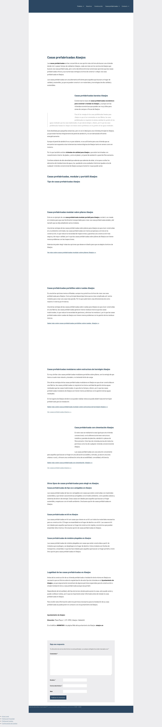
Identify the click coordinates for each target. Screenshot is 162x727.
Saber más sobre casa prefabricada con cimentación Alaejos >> (69, 463)
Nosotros (89, 6)
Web (51, 691)
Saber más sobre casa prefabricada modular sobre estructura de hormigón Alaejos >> (77, 407)
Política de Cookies (7, 721)
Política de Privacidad (8, 718)
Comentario (54, 653)
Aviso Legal (5, 716)
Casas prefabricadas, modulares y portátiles (61, 707)
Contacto (124, 6)
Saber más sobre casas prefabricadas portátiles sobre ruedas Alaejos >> (73, 323)
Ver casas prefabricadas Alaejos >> (59, 412)
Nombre (53, 680)
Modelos (79, 6)
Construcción (98, 6)
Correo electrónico (56, 685)
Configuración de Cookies (9, 723)
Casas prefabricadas (111, 6)
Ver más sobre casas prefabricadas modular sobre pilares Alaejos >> (71, 252)
